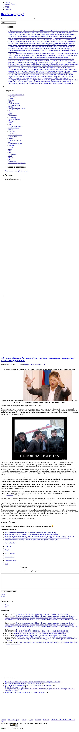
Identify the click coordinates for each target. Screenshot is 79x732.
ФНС (10, 152)
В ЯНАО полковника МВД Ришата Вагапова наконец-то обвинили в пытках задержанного (45, 637)
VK (6, 607)
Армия (10, 98)
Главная (7, 2)
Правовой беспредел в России (14, 687)
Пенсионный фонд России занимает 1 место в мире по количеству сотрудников (42, 614)
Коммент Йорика (10, 4)
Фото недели (12, 154)
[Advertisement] (17, 209)
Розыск (7, 6)
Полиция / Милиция (15, 135)
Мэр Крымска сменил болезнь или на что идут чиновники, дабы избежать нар (30, 532)
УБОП (10, 147)
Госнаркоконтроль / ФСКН (17, 109)
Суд (9, 142)
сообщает (10, 495)
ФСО (10, 159)
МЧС (10, 124)
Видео (7, 7)
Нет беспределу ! (12, 14)
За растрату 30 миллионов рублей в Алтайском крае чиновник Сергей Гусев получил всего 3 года (37, 538)
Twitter (7, 605)
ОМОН (10, 129)
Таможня (11, 145)
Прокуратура (12, 136)
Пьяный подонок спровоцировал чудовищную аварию (23, 683)
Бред (10, 102)
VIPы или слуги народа (16, 95)
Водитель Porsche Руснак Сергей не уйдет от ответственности (25, 692)
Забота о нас (12, 116)
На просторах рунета (15, 126)
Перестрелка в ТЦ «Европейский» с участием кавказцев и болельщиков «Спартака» (32, 534)
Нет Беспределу (13, 128)
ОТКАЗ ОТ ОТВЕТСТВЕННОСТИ (63, 720)
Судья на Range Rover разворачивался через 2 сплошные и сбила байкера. (29, 685)
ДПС (10, 114)
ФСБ (10, 156)
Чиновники (12, 161)
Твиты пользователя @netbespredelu (16, 171)
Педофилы (11, 131)
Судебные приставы (15, 143)
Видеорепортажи (14, 105)
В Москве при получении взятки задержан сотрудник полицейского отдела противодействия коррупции (39, 536)
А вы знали (12, 96)
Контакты (8, 9)
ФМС (10, 150)
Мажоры (11, 121)
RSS (2, 721)
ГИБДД (10, 107)
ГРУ (9, 110)
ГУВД (10, 112)
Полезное (46, 720)
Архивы (7, 179)
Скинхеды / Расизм (14, 140)
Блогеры (11, 100)
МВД (10, 122)
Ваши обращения (14, 103)
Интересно (12, 117)
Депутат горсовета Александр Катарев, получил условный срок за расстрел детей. (32, 539)
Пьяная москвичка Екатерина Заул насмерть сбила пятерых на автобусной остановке (32, 682)
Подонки (11, 133)
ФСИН (10, 157)
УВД (10, 149)
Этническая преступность (16, 163)
